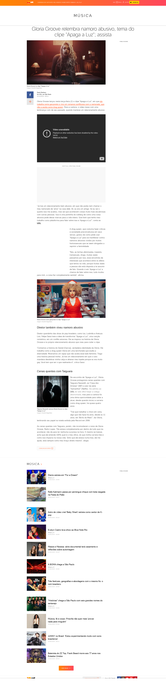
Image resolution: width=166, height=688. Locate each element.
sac (114, 2)
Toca (127, 7)
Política (55, 7)
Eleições (42, 7)
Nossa (116, 7)
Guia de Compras (135, 7)
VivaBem (97, 7)
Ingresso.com (42, 2)
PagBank (73, 2)
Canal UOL (110, 7)
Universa (90, 7)
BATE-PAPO (50, 2)
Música (83, 15)
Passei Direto (66, 2)
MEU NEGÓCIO (57, 2)
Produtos (30, 7)
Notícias (48, 7)
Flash (36, 7)
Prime (124, 7)
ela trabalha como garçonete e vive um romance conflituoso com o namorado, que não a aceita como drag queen (70, 104)
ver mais (64, 668)
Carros (61, 7)
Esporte (78, 7)
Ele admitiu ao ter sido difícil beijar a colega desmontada (85, 392)
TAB (120, 7)
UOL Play (79, 2)
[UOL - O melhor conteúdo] (30, 2)
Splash (84, 7)
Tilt (101, 7)
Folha (73, 7)
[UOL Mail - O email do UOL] (119, 2)
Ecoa (105, 7)
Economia (67, 7)
